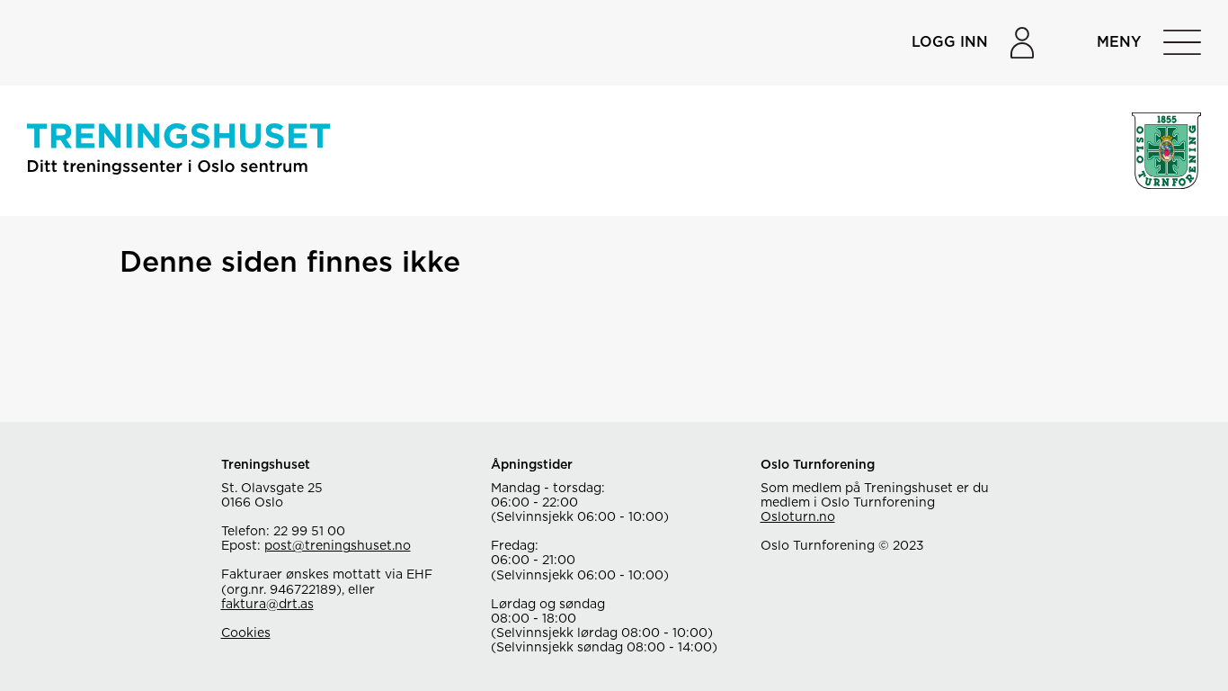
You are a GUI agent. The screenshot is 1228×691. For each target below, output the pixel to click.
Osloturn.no (798, 517)
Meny (1119, 42)
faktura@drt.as (267, 604)
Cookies (246, 633)
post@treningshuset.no (337, 546)
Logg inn (950, 42)
